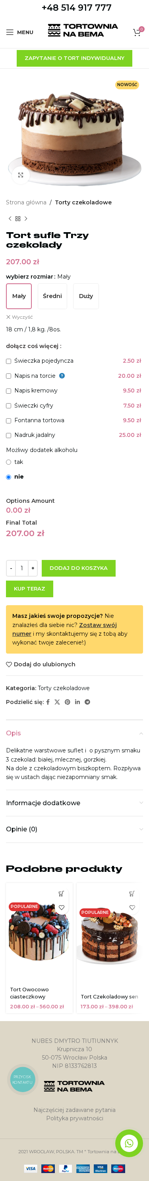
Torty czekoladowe (83, 202)
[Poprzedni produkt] (10, 219)
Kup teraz (29, 588)
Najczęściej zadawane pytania (74, 1110)
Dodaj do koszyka (79, 568)
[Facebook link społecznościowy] (48, 702)
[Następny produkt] (26, 219)
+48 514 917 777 (77, 7)
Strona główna (26, 202)
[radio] (19, 296)
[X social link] (57, 702)
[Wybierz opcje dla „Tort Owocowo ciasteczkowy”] (62, 894)
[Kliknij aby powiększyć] (21, 175)
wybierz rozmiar (29, 276)
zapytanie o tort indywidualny (74, 58)
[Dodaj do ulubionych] (62, 908)
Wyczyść (22, 317)
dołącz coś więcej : (33, 346)
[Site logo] (83, 31)
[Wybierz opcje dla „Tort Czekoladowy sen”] (132, 894)
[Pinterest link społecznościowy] (67, 702)
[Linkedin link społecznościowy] (77, 702)
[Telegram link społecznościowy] (87, 702)
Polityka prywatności (74, 1118)
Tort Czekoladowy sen (109, 997)
